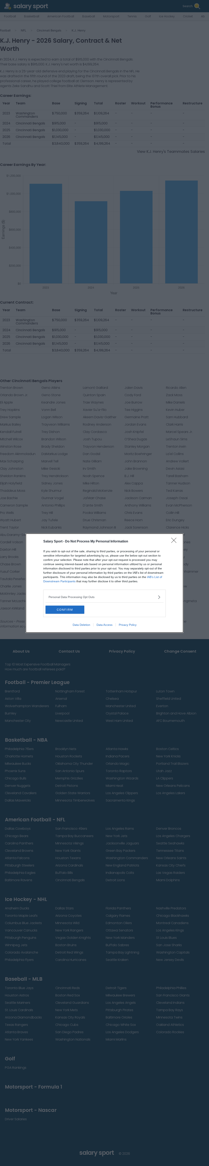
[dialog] (104, 583)
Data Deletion (81, 624)
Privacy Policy (128, 624)
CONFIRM (65, 609)
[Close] (175, 542)
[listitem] (104, 597)
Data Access (104, 624)
